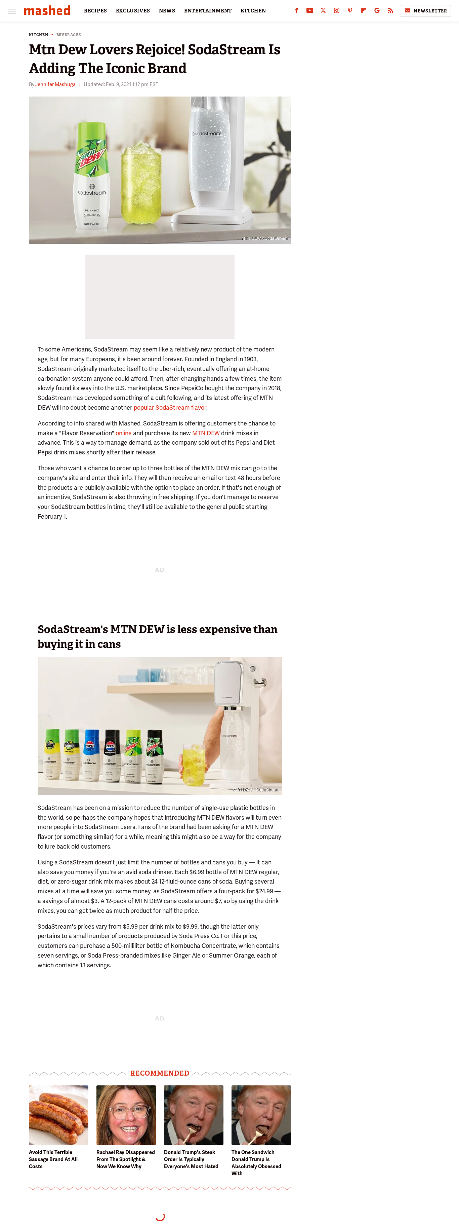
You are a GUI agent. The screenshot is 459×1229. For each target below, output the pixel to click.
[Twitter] (323, 12)
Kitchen (38, 35)
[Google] (377, 12)
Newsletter (430, 11)
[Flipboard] (364, 12)
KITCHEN (253, 10)
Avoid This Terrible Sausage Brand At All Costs (53, 1159)
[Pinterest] (350, 12)
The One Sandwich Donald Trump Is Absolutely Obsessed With (256, 1163)
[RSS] (390, 12)
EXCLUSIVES (133, 10)
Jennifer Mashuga (55, 84)
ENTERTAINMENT (208, 10)
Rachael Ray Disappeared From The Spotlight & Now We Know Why (125, 1159)
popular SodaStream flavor (170, 407)
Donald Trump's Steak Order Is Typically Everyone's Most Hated (191, 1159)
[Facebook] (296, 12)
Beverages (68, 35)
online (124, 433)
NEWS (167, 10)
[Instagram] (337, 12)
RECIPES (95, 10)
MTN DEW (206, 433)
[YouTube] (310, 12)
